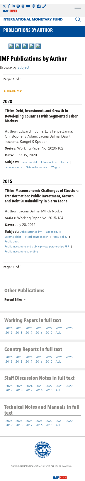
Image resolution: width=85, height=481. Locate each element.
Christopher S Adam (21, 136)
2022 (49, 328)
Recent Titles (13, 299)
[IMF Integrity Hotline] (44, 6)
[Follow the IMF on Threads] (22, 6)
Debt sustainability (31, 232)
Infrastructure (49, 162)
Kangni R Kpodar (33, 142)
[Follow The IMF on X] (4, 6)
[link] (11, 46)
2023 (39, 328)
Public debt (12, 241)
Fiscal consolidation (36, 237)
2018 (18, 332)
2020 (69, 328)
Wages (55, 167)
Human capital (28, 162)
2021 (59, 328)
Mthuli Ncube (51, 211)
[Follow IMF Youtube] (28, 6)
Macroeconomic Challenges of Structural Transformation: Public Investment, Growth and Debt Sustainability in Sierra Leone (42, 195)
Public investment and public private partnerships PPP (37, 247)
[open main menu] (78, 9)
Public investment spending (21, 252)
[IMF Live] (60, 475)
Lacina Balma (49, 136)
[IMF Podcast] (33, 6)
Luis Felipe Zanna (58, 131)
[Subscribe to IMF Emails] (39, 6)
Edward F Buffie (31, 131)
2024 (29, 328)
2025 (18, 328)
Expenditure (53, 232)
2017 (29, 332)
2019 (8, 332)
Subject (23, 67)
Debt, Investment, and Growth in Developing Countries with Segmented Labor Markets (41, 116)
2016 (39, 332)
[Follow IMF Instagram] (18, 6)
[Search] (78, 19)
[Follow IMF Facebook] (9, 6)
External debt (13, 237)
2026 (8, 328)
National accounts (36, 167)
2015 (49, 332)
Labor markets (13, 167)
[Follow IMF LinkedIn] (13, 6)
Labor (64, 162)
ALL (58, 332)
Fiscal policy (60, 237)
